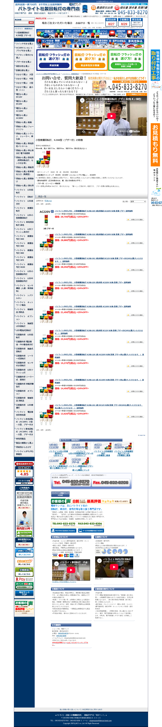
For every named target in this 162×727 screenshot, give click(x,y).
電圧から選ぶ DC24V (22, 102)
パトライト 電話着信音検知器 (24, 413)
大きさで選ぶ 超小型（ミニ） (24, 88)
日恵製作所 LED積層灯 (24, 406)
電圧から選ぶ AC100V (22, 109)
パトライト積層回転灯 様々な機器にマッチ (58, 467)
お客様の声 (128, 16)
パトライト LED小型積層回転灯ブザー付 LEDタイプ (81, 453)
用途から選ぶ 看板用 (25, 167)
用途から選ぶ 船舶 (24, 122)
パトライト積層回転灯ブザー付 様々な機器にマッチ (81, 468)
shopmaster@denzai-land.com (100, 721)
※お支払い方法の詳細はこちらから (64, 582)
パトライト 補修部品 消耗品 (24, 310)
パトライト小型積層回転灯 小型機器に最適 (103, 453)
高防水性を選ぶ (22, 66)
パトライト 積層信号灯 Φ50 (24, 244)
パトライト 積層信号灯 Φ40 (24, 237)
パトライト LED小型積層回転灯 (24, 216)
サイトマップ (140, 16)
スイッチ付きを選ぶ (24, 43)
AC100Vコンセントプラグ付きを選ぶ (24, 49)
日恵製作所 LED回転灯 (24, 336)
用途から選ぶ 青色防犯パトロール (25, 144)
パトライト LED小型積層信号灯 (24, 272)
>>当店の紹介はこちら (104, 1)
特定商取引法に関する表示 (92, 709)
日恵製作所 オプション (24, 392)
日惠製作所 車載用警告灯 (25, 385)
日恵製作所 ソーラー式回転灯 (24, 357)
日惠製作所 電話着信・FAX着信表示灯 (24, 342)
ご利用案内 (106, 16)
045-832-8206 (61, 636)
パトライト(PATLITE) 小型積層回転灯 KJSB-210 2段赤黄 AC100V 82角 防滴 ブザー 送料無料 (93, 306)
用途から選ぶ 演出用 (25, 185)
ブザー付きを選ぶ (23, 62)
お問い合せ (117, 16)
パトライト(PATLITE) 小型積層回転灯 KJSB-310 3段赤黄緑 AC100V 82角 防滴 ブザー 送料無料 (94, 234)
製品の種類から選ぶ (24, 443)
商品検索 (18, 20)
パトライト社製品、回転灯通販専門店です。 (105, 4)
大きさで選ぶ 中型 (24, 79)
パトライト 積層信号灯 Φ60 (24, 251)
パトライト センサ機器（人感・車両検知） (24, 288)
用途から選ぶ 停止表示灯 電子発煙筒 (25, 151)
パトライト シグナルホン (24, 296)
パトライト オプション (24, 317)
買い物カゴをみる (74, 16)
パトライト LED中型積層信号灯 (24, 279)
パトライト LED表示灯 (24, 202)
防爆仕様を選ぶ (22, 70)
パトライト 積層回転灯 (24, 29)
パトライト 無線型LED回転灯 (24, 324)
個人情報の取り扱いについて (70, 709)
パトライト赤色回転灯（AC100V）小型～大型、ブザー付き (24, 422)
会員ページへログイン (91, 16)
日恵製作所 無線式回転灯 (24, 350)
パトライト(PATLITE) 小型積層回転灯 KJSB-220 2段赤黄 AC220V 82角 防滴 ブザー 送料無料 (93, 282)
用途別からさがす (23, 447)
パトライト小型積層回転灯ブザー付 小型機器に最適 (123, 453)
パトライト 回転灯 (24, 197)
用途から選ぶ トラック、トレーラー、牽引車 (25, 136)
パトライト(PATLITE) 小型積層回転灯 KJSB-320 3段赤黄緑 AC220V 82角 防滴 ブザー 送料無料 (94, 211)
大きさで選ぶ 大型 (24, 74)
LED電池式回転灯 (23, 330)
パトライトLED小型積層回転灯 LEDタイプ (58, 453)
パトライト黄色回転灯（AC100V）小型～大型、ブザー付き (24, 432)
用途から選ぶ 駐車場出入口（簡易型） (25, 172)
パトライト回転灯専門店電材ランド (48, 74)
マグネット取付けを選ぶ (24, 56)
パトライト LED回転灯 (24, 191)
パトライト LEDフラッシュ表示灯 (24, 230)
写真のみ (48, 201)
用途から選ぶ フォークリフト (25, 127)
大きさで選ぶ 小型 (24, 83)
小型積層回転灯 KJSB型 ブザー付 (23, 33)
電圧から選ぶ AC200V (22, 116)
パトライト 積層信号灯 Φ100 (24, 265)
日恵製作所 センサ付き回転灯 (24, 364)
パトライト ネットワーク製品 (24, 303)
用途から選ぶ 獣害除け (25, 179)
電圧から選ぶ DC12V (22, 95)
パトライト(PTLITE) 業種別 (24, 452)
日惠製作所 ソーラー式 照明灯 (25, 378)
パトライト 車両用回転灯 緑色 (25, 223)
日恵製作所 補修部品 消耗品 (24, 399)
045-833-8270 (63, 633)
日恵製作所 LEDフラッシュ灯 (24, 371)
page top (142, 435)
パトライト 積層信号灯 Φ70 (24, 258)
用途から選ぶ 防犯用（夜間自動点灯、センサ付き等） (25, 160)
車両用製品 (21, 439)
